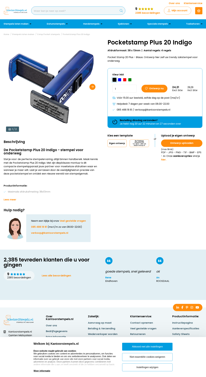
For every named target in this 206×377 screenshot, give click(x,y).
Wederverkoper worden (102, 334)
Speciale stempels (157, 23)
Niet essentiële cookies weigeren (147, 357)
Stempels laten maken (16, 23)
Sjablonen (123, 23)
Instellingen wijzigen (147, 367)
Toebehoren (193, 23)
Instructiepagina (182, 322)
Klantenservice (193, 3)
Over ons (174, 3)
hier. (163, 159)
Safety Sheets (181, 334)
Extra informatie (56, 336)
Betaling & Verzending (101, 328)
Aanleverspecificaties (185, 328)
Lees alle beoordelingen (56, 275)
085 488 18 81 (39, 227)
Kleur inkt (118, 74)
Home (6, 34)
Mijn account (179, 10)
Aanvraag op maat (100, 322)
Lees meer (10, 199)
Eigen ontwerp (117, 143)
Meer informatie (42, 370)
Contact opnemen (141, 322)
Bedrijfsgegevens (56, 331)
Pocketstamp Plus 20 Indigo (76, 34)
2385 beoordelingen (147, 13)
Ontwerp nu (156, 88)
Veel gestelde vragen (73, 221)
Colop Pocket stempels (48, 34)
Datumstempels (56, 23)
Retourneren (138, 334)
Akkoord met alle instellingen (147, 346)
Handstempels (91, 23)
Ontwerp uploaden (181, 143)
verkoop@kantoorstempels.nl (49, 233)
